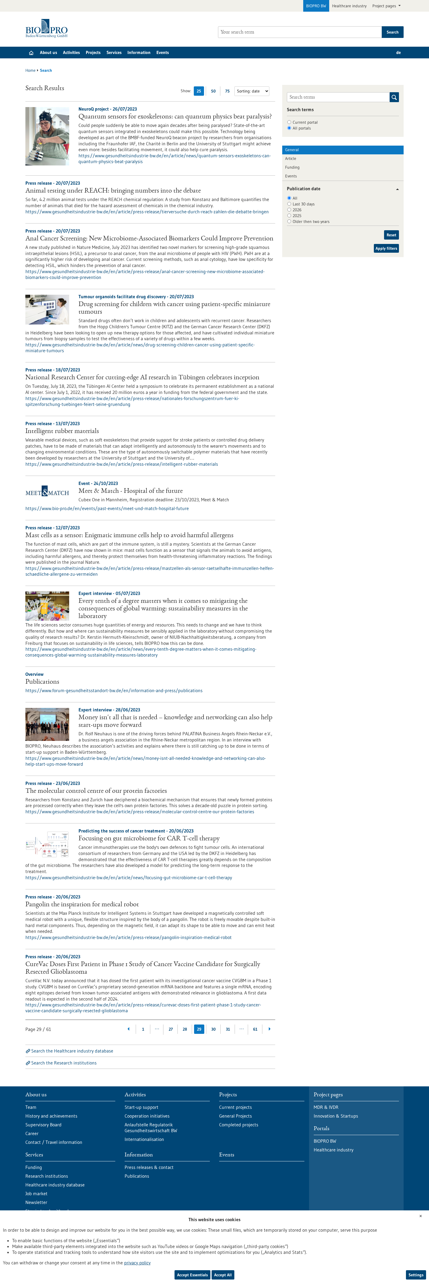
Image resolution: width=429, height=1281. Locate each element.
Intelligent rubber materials (62, 431)
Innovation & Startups (336, 1116)
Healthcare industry (349, 5)
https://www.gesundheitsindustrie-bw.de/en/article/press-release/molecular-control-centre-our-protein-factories (139, 811)
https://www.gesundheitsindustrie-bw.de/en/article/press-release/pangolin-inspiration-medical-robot (128, 937)
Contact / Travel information (53, 1142)
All (295, 198)
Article (290, 158)
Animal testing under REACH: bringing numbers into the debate (113, 191)
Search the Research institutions (64, 1063)
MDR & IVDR (326, 1107)
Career (32, 1133)
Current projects (235, 1107)
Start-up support (141, 1107)
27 (171, 1029)
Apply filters (386, 248)
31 (228, 1029)
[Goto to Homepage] (48, 28)
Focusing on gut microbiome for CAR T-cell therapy (149, 838)
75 (229, 92)
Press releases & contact (149, 1167)
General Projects (235, 1116)
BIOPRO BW (316, 5)
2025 (297, 215)
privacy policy (137, 1263)
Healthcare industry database (55, 1185)
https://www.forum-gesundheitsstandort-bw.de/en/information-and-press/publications (114, 690)
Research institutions (46, 1176)
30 (213, 1029)
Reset (391, 235)
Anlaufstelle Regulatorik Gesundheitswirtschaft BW (151, 1127)
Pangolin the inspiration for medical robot (82, 904)
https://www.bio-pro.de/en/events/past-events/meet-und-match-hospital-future (107, 508)
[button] (395, 189)
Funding (292, 167)
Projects (93, 52)
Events (162, 52)
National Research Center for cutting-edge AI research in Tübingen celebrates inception (142, 377)
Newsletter (36, 1202)
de (398, 52)
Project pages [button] (384, 5)
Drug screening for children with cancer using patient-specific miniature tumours (174, 308)
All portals (302, 128)
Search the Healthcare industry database (72, 1051)
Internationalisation (144, 1139)
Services (114, 52)
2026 (297, 209)
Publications (42, 682)
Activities (71, 52)
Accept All (223, 1274)
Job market (36, 1193)
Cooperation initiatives (147, 1116)
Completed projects (238, 1125)
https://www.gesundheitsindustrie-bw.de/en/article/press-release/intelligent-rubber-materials (121, 464)
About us (48, 52)
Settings (416, 1274)
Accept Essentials (192, 1274)
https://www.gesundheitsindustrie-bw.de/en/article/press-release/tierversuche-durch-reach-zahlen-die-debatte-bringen (147, 211)
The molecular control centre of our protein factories (96, 791)
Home (30, 70)
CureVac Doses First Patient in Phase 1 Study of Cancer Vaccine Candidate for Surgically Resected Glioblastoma (142, 968)
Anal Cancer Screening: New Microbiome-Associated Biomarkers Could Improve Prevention (149, 238)
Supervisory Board (43, 1125)
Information (139, 52)
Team (30, 1107)
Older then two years (311, 221)
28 (185, 1029)
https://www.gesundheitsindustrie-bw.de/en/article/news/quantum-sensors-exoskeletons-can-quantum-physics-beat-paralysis (175, 158)
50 (214, 92)
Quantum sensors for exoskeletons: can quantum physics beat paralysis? (175, 117)
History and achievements (51, 1116)
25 (200, 92)
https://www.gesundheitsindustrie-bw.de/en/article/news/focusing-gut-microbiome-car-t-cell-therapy (128, 877)
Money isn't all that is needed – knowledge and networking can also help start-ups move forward (175, 721)
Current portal (305, 122)
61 (255, 1029)
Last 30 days (304, 204)
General (292, 149)
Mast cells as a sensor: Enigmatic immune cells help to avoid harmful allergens (129, 535)
